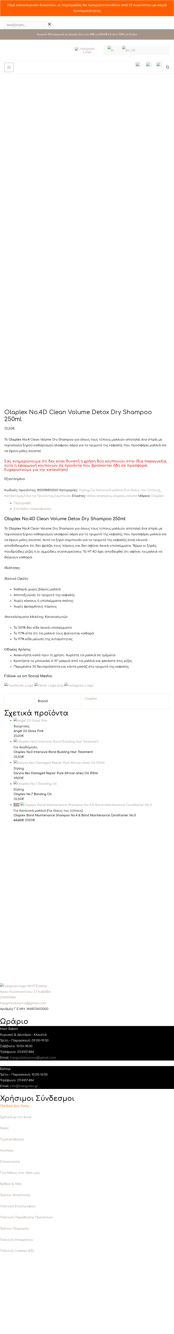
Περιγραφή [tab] (22, 503)
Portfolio (6, 1150)
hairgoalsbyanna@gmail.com (23, 1003)
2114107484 (8, 997)
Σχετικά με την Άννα (15, 1117)
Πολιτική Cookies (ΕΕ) (17, 1250)
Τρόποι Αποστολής (15, 1195)
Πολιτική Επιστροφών (17, 1206)
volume (131, 496)
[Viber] (25, 50)
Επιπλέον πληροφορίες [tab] (32, 508)
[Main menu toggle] (9, 67)
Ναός (4, 1128)
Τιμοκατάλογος (12, 1139)
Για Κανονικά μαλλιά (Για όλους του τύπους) (125, 490)
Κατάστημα (13, 496)
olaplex (119, 496)
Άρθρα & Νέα (10, 1184)
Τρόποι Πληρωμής (14, 1228)
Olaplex (157, 496)
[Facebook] (6, 50)
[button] (168, 68)
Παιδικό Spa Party (14, 1106)
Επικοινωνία (10, 1161)
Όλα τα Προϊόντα (38, 496)
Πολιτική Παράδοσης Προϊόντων (26, 1217)
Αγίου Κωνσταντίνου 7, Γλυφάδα (25, 991)
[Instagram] (12, 50)
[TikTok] (19, 50)
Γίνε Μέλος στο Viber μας (20, 1173)
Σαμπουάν (62, 496)
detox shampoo (99, 496)
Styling (84, 490)
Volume (46, 528)
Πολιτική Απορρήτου (16, 1239)
